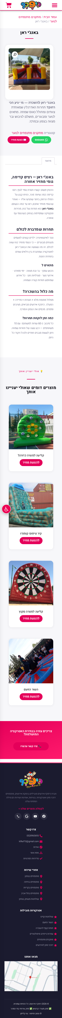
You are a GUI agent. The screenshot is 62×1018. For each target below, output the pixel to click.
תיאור (48, 161)
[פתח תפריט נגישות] (6, 509)
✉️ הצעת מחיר (18, 140)
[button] (54, 5)
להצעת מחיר (31, 462)
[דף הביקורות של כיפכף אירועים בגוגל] (26, 816)
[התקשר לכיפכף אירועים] (18, 816)
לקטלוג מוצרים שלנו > (31, 809)
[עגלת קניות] (9, 5)
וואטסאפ (39, 140)
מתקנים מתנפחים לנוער (27, 133)
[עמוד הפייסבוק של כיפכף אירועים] (43, 816)
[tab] (48, 160)
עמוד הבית (50, 17)
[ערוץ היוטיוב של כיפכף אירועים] (35, 816)
